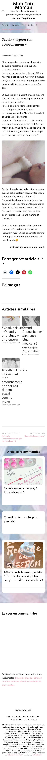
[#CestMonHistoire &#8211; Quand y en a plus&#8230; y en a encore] (11, 321)
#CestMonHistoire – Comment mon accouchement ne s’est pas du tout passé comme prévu (14, 386)
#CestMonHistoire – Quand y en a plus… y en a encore (14, 334)
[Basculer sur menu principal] (3, 11)
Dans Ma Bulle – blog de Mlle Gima (23, 717)
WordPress (37, 755)
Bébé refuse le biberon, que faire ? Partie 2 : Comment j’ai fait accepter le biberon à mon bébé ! (23, 576)
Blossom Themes (15, 755)
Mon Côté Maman (23, 5)
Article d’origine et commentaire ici (27, 247)
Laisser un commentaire (13, 56)
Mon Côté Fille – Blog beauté (23, 720)
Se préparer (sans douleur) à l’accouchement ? (20, 490)
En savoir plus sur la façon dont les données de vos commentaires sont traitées (22, 681)
